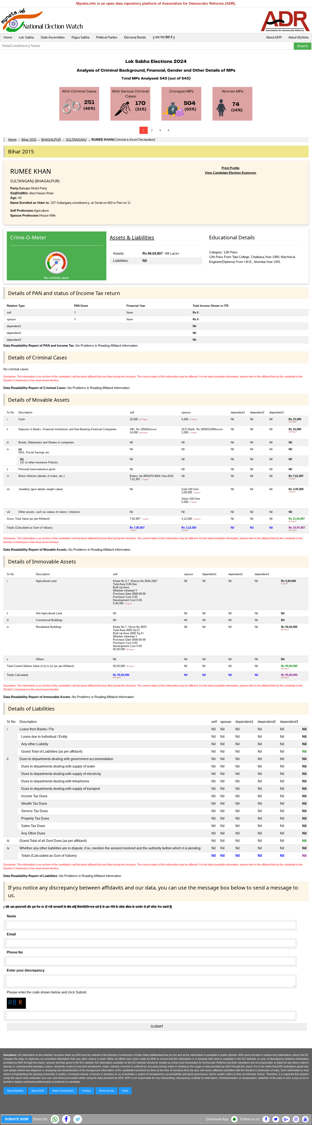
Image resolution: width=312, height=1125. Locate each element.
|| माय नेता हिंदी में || (164, 37)
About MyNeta (298, 37)
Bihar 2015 (28, 139)
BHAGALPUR (51, 139)
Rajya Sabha (80, 37)
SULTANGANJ (76, 139)
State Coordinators (63, 1090)
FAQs (125, 1090)
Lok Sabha (26, 37)
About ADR (274, 37)
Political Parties (106, 37)
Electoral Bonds (135, 37)
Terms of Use (106, 1090)
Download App (217, 1119)
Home (8, 37)
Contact (86, 1090)
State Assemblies (53, 37)
